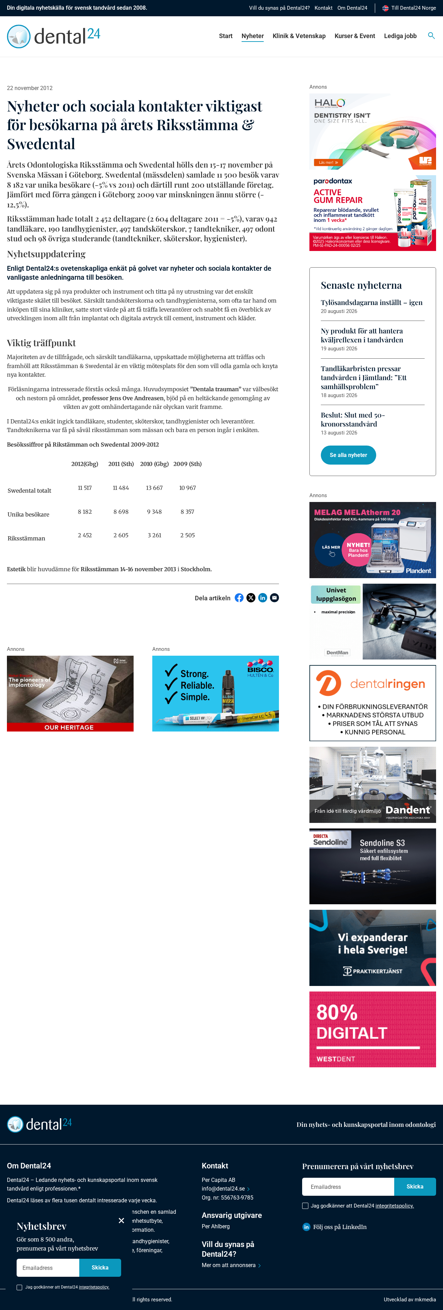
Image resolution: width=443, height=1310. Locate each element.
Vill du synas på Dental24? (279, 8)
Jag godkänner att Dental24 (362, 1206)
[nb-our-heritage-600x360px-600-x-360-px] (70, 694)
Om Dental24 (352, 8)
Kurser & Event (355, 35)
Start (226, 35)
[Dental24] (372, 1030)
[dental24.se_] (372, 131)
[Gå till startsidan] (39, 1124)
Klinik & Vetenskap (299, 35)
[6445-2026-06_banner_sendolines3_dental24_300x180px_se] (372, 866)
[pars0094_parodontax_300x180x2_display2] (372, 213)
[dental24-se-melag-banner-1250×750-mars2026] (372, 540)
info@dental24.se (223, 1188)
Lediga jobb (400, 35)
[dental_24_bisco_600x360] (215, 694)
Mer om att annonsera (229, 1265)
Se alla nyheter (348, 455)
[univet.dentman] (372, 622)
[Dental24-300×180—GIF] (372, 948)
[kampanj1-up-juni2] (372, 703)
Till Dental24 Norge (413, 8)
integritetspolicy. (395, 1206)
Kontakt (324, 8)
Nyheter (253, 35)
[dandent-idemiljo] (372, 785)
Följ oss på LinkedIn (340, 1226)
